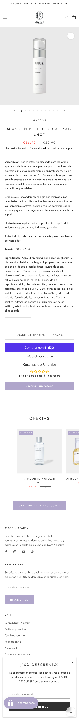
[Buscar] (67, 17)
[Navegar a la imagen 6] (41, 111)
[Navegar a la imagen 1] (21, 111)
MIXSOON (39, 120)
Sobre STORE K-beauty (17, 623)
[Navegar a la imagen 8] (49, 111)
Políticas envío (13, 642)
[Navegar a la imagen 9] (53, 111)
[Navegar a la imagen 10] (57, 111)
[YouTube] (23, 551)
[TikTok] (32, 551)
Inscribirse (19, 600)
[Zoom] (70, 36)
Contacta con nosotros (17, 654)
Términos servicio (15, 635)
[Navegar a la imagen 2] (25, 111)
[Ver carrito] (74, 17)
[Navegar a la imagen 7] (45, 111)
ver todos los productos (39, 505)
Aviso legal (11, 648)
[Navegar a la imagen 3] (29, 111)
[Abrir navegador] (5, 17)
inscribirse (39, 707)
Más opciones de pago (39, 356)
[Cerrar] (71, 661)
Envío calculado (38, 148)
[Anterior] (14, 111)
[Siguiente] (64, 111)
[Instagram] (14, 551)
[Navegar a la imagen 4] (33, 111)
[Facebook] (6, 551)
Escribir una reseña (39, 386)
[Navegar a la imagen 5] (37, 111)
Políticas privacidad (16, 629)
